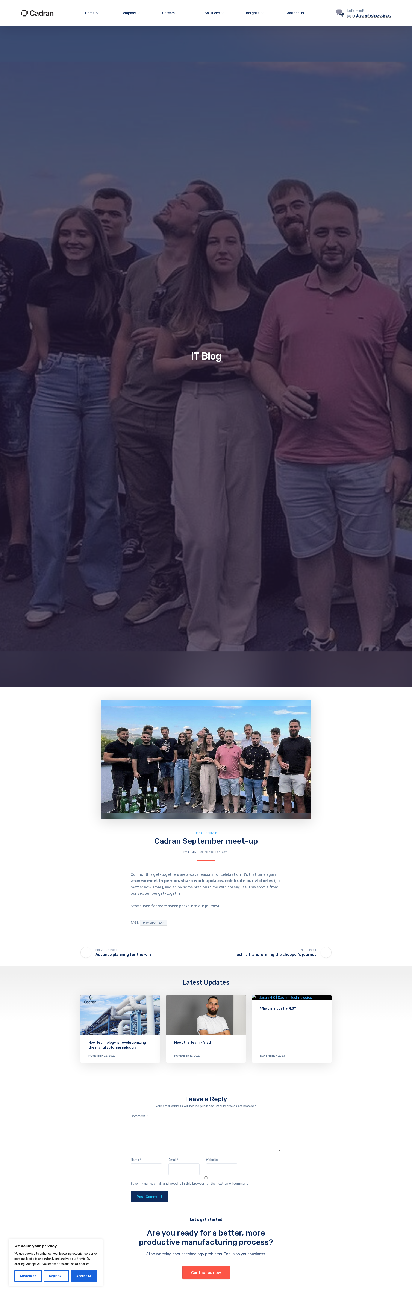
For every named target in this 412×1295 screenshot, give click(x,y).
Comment (139, 1116)
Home (89, 13)
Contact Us (295, 13)
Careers (168, 13)
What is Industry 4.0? (278, 1008)
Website (212, 1160)
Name (136, 1160)
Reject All (56, 1276)
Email (173, 1160)
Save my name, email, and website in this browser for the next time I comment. (189, 1184)
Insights (252, 13)
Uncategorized (206, 833)
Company (128, 13)
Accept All (84, 1276)
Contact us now (206, 1272)
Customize (28, 1276)
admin (192, 852)
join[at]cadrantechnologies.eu (369, 15)
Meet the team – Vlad (192, 1042)
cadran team (155, 922)
